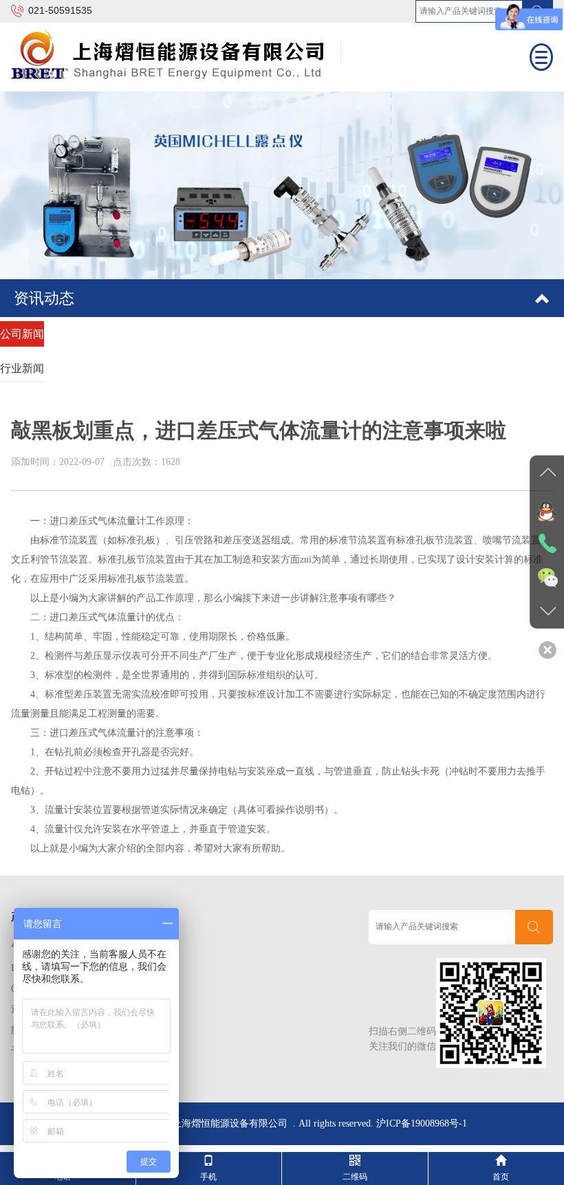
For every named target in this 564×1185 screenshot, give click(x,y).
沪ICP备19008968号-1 (421, 1123)
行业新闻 (22, 368)
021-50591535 (60, 10)
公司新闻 (22, 334)
